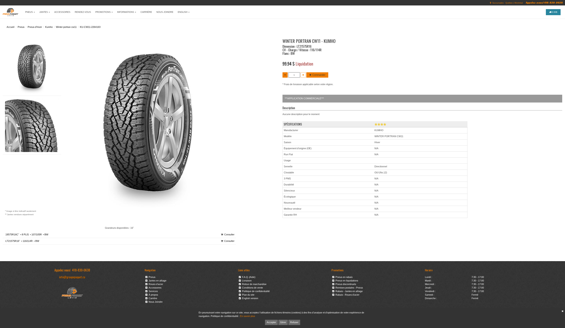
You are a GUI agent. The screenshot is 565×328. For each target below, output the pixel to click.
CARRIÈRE (146, 12)
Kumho (49, 27)
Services (152, 291)
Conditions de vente (252, 287)
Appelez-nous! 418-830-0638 (544, 2)
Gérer (283, 322)
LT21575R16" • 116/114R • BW (21, 241)
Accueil (10, 27)
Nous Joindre (155, 302)
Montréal (519, 3)
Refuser (294, 322)
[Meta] (490, 3)
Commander (318, 75)
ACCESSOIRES (62, 12)
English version (249, 298)
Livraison (246, 280)
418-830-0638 (81, 269)
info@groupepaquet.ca (72, 277)
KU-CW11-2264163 (90, 27)
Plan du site (247, 295)
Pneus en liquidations (346, 280)
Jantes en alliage (156, 280)
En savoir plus (247, 316)
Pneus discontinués (345, 284)
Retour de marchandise (253, 284)
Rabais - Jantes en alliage (348, 291)
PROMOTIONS (103, 12)
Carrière (152, 298)
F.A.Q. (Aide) (248, 277)
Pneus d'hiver (35, 27)
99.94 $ (289, 64)
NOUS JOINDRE (164, 12)
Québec (509, 3)
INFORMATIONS (126, 12)
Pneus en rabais (343, 277)
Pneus (21, 27)
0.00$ (554, 12)
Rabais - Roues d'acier (346, 295)
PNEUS (29, 12)
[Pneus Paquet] (10, 12)
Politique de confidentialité (255, 291)
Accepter (271, 322)
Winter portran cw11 (66, 27)
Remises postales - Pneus (348, 287)
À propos (152, 295)
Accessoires (154, 287)
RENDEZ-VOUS (83, 12)
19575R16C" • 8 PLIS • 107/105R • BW (26, 234)
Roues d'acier (155, 284)
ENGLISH (183, 12)
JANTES (43, 12)
